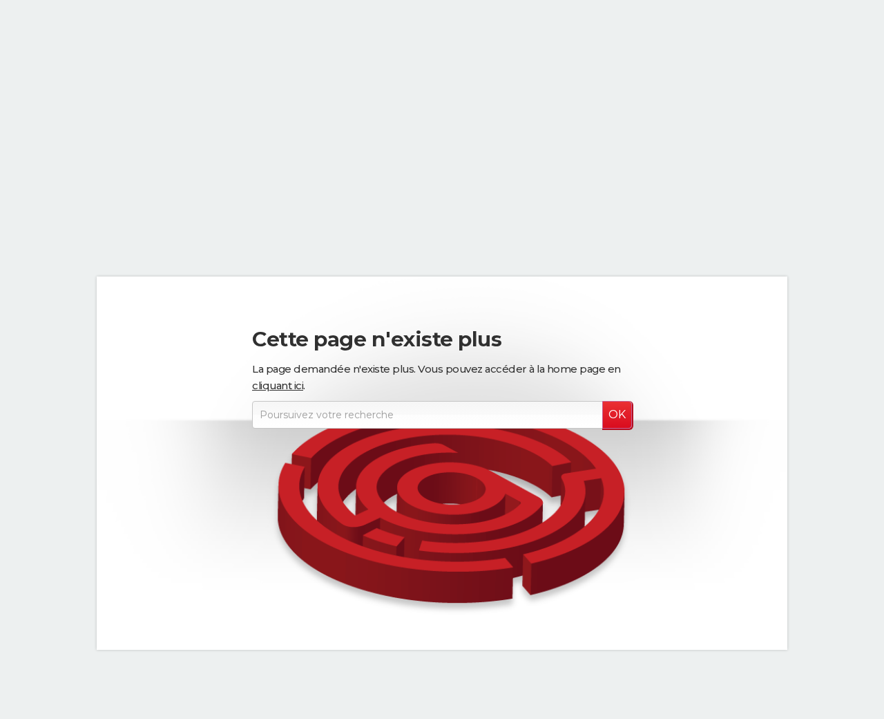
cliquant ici (277, 385)
